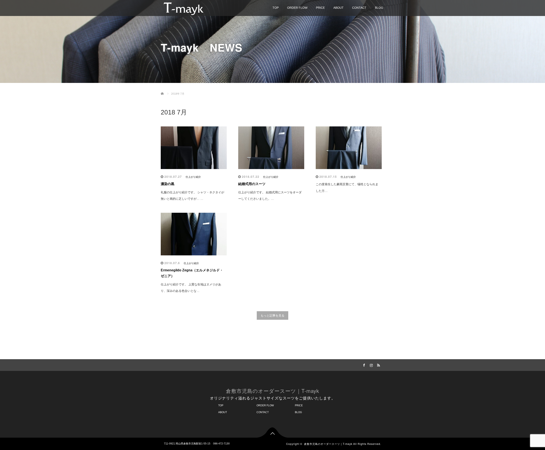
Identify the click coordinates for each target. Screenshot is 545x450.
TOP (275, 7)
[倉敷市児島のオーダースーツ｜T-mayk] (183, 7)
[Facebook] (363, 364)
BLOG (379, 7)
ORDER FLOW (297, 7)
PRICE (320, 7)
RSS (378, 364)
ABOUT (338, 7)
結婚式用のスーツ (251, 184)
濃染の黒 (167, 184)
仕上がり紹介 (193, 176)
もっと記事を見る (272, 315)
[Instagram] (370, 364)
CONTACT (359, 7)
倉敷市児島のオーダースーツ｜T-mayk (272, 390)
